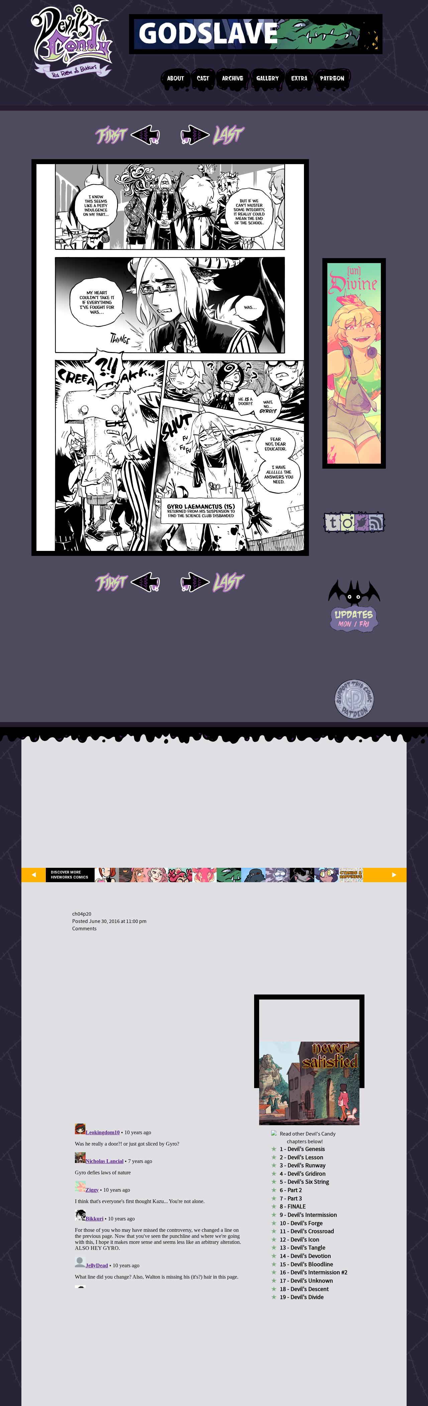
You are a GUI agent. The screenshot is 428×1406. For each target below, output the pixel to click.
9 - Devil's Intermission (308, 1215)
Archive (232, 79)
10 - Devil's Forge (301, 1223)
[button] (354, 699)
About (175, 79)
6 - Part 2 (291, 1190)
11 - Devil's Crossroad (307, 1231)
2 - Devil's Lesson (301, 1157)
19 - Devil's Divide (302, 1297)
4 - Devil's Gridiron (303, 1174)
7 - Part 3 (291, 1198)
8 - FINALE (293, 1206)
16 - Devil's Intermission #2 (313, 1272)
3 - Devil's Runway (302, 1165)
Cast (203, 79)
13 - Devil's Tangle (302, 1248)
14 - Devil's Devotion (305, 1256)
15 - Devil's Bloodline (306, 1264)
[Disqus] (158, 1023)
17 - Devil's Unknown (306, 1281)
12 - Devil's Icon (299, 1240)
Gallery (267, 79)
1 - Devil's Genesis (302, 1149)
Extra (299, 79)
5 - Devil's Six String (304, 1182)
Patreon (332, 79)
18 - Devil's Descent (304, 1289)
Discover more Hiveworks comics (69, 875)
